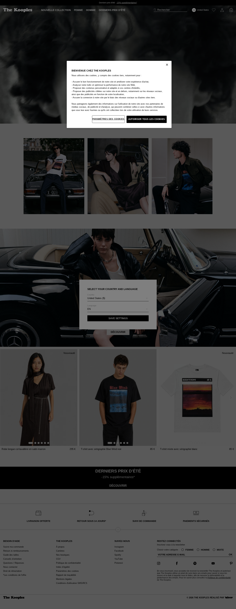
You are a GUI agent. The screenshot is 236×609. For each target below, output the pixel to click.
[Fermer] (167, 64)
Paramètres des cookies (108, 119)
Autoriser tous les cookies (146, 119)
